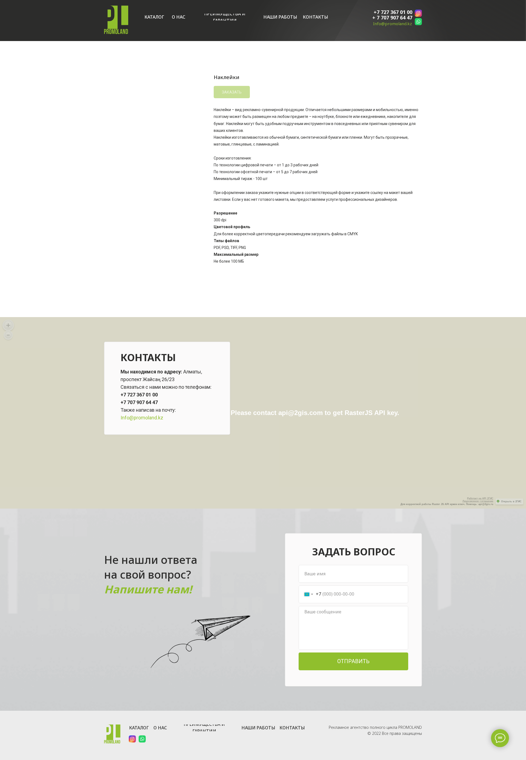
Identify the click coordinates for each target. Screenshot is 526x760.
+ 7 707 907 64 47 (392, 17)
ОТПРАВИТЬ (353, 661)
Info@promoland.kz (392, 23)
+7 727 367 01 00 (393, 12)
